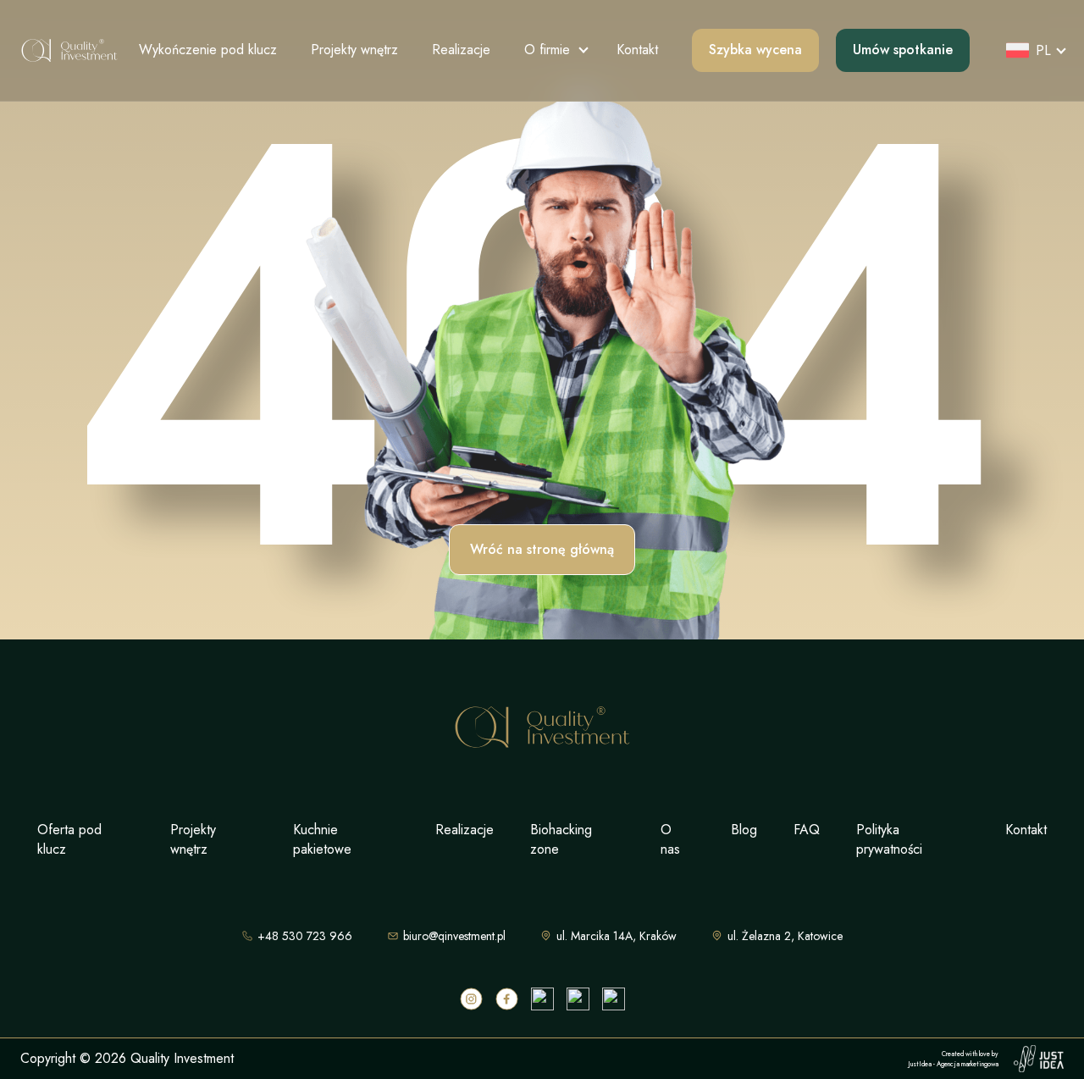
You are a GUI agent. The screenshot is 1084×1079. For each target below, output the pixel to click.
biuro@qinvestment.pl (454, 935)
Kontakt (637, 49)
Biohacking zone (561, 839)
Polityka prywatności (889, 839)
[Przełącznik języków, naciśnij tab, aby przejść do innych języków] (1030, 50)
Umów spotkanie (903, 49)
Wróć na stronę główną (542, 549)
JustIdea (920, 1064)
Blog (744, 829)
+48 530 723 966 (304, 935)
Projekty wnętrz (354, 49)
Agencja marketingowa (967, 1064)
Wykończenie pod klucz (208, 49)
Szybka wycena (755, 49)
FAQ (807, 829)
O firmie (547, 49)
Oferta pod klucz (69, 839)
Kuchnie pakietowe (322, 839)
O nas (670, 839)
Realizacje (461, 49)
